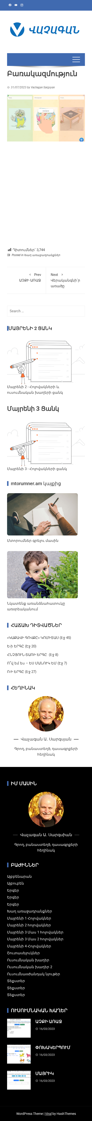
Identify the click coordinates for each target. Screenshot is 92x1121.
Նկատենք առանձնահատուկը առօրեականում (36, 606)
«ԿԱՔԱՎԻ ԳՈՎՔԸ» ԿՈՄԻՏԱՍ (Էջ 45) (39, 638)
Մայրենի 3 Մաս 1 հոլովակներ (35, 932)
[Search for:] (46, 311)
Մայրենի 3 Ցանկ (33, 408)
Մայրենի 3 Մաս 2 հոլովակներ (35, 939)
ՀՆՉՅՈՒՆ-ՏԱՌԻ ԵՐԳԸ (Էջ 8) (32, 655)
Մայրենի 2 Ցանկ (30, 328)
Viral (48, 1114)
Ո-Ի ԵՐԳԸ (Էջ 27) (21, 672)
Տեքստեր (16, 981)
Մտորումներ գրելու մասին (33, 541)
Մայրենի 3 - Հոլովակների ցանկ (37, 469)
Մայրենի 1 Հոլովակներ (29, 918)
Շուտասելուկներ (23, 953)
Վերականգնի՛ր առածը (65, 280)
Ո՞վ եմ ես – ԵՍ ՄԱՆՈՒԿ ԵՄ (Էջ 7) (37, 663)
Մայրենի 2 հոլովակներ (29, 925)
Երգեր (13, 890)
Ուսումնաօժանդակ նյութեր (33, 974)
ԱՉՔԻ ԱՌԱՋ (30, 277)
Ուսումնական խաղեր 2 (29, 967)
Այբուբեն (15, 883)
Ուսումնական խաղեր (28, 960)
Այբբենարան (19, 876)
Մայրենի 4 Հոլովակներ (29, 946)
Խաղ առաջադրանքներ (42, 255)
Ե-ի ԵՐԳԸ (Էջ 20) (21, 646)
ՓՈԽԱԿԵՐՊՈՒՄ (52, 1047)
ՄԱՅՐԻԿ (44, 1073)
